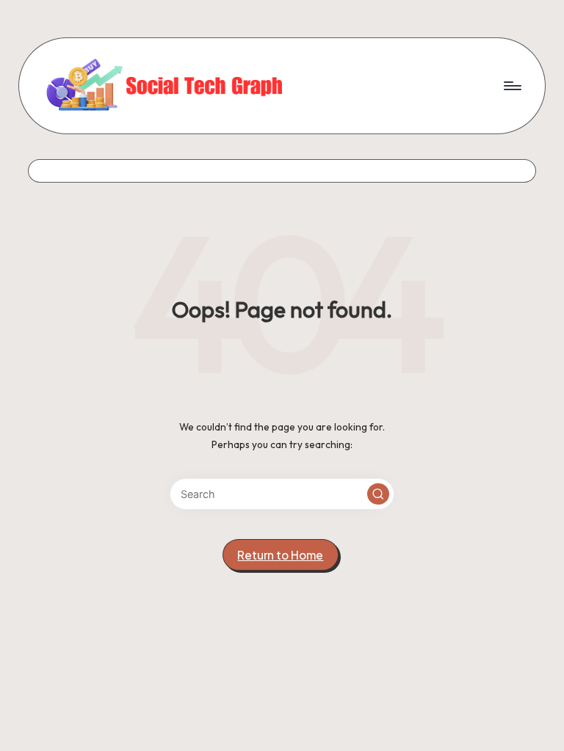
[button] (378, 494)
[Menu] (511, 85)
